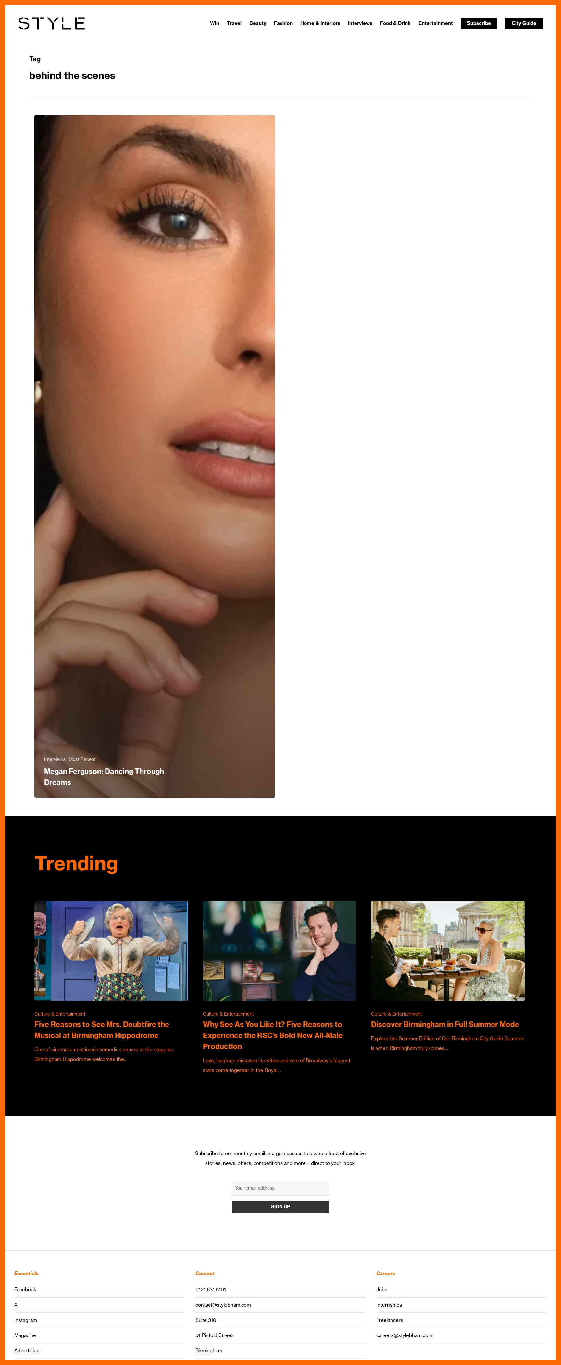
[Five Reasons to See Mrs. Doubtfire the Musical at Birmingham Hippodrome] (111, 982)
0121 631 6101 (210, 1289)
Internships (389, 1305)
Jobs (381, 1289)
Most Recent (82, 759)
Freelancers (389, 1320)
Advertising (27, 1350)
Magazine (25, 1335)
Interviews (55, 759)
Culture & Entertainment (59, 1014)
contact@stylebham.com (223, 1305)
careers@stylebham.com (404, 1335)
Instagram (25, 1320)
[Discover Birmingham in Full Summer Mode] (448, 977)
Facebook (25, 1289)
